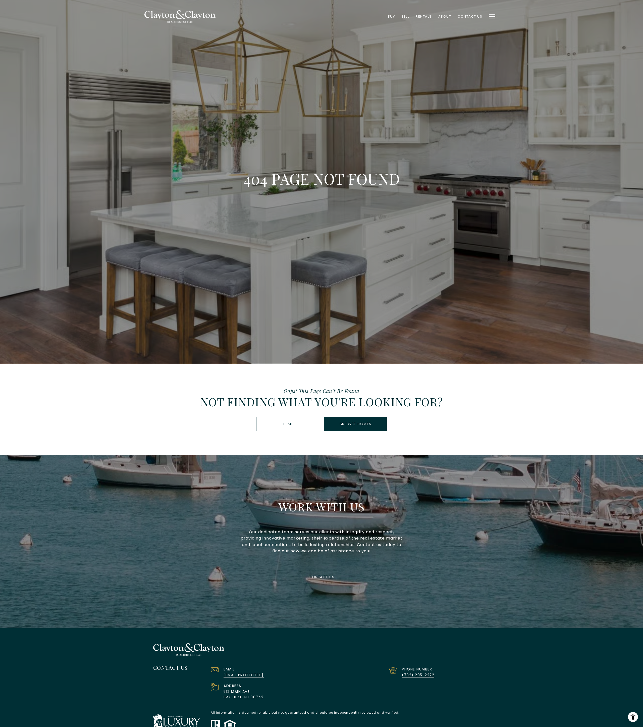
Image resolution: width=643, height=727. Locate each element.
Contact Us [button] (321, 576)
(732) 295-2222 (418, 674)
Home (287, 423)
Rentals (424, 16)
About (444, 16)
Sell (405, 16)
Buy (391, 16)
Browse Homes (355, 423)
